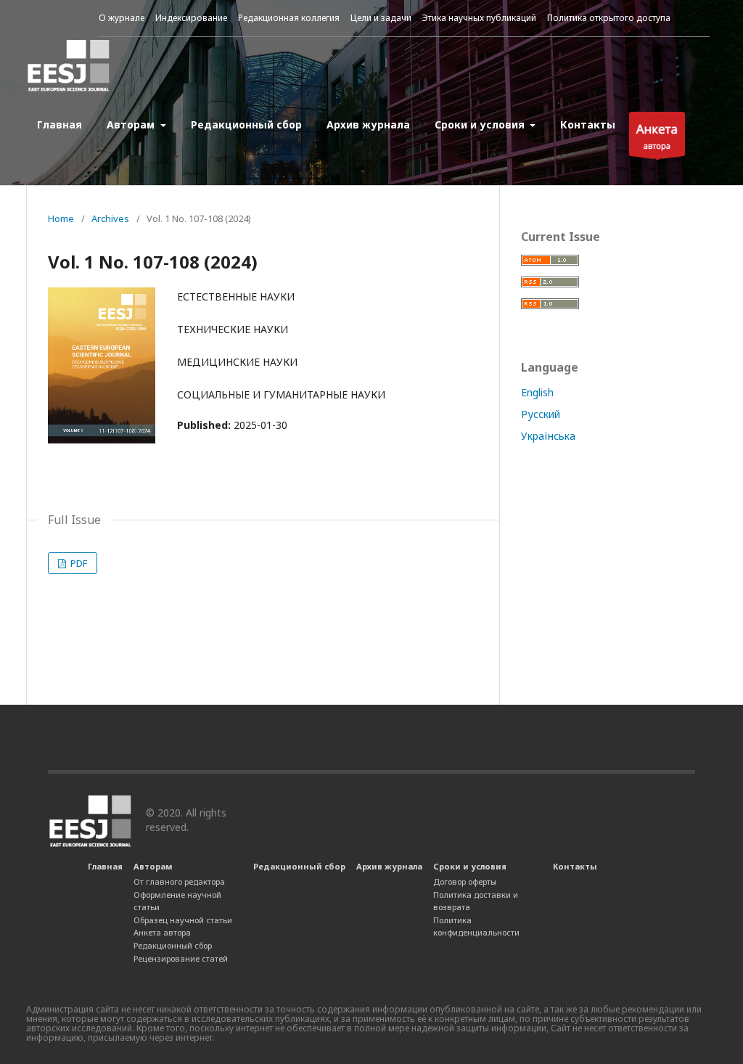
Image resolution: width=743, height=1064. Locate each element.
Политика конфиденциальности (476, 926)
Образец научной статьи (183, 919)
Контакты (587, 124)
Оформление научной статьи (177, 901)
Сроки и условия (481, 124)
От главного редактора (179, 881)
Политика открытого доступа (608, 18)
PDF (77, 563)
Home (61, 218)
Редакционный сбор (246, 124)
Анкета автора (162, 932)
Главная (59, 124)
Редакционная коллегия (289, 18)
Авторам (132, 124)
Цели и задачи (380, 18)
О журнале (121, 18)
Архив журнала (368, 124)
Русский (540, 414)
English (537, 392)
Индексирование (191, 18)
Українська (548, 436)
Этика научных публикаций (479, 18)
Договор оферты (464, 881)
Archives (110, 218)
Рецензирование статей (181, 958)
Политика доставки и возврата (475, 901)
